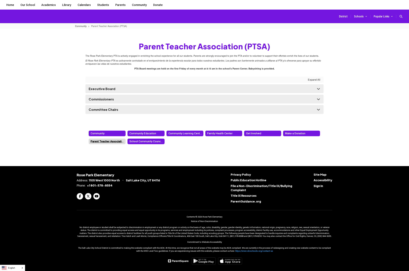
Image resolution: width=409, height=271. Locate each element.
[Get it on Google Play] (204, 261)
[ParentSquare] (178, 261)
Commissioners (101, 99)
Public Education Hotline (248, 180)
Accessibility (323, 180)
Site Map (320, 174)
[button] (360, 16)
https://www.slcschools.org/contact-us (254, 251)
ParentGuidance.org (246, 201)
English (11, 267)
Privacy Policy (241, 174)
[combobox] (12, 268)
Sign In (318, 186)
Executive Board (102, 89)
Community (81, 26)
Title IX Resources (243, 195)
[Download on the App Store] (230, 261)
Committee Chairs (103, 109)
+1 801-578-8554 (99, 185)
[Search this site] (401, 16)
